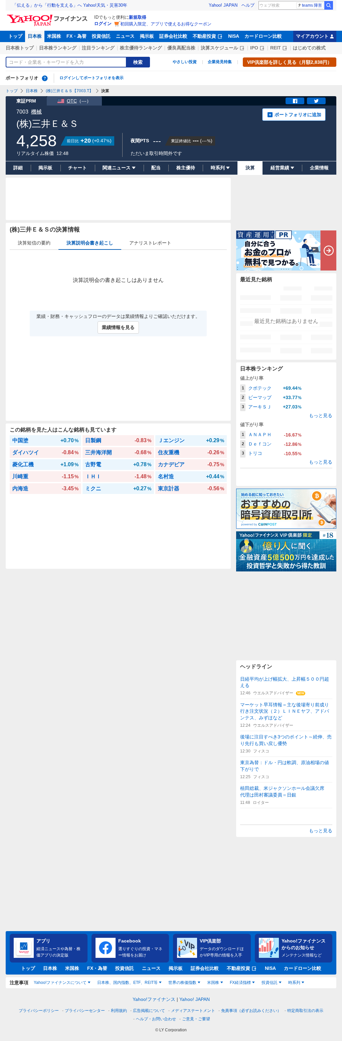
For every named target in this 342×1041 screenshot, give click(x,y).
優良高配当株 (181, 47)
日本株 (35, 36)
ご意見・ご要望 (196, 1019)
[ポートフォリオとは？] (44, 78)
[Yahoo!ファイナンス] (48, 16)
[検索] (328, 5)
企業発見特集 (220, 61)
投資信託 (101, 36)
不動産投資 (204, 36)
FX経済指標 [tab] (240, 982)
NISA (233, 36)
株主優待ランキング (141, 47)
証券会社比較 (173, 36)
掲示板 (147, 36)
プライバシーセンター (85, 1010)
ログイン (103, 23)
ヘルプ (247, 5)
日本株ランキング (57, 47)
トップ (15, 36)
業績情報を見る (118, 327)
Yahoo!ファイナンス (154, 999)
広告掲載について (149, 1010)
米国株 (54, 36)
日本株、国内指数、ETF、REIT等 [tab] (127, 982)
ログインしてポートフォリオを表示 (91, 77)
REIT (275, 47)
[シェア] (295, 101)
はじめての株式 (309, 47)
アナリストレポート (150, 242)
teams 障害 (312, 5)
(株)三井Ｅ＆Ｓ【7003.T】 (69, 91)
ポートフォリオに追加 (298, 114)
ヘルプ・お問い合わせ (156, 1019)
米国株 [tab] (213, 982)
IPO (254, 47)
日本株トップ (20, 47)
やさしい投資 (185, 61)
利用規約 (119, 1010)
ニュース (125, 36)
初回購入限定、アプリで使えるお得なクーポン (165, 23)
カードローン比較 (263, 36)
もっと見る (320, 415)
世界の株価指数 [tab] (182, 982)
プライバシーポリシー (39, 1010)
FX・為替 (76, 36)
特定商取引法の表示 (305, 1010)
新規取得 (137, 17)
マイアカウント (312, 36)
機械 (36, 112)
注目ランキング (98, 47)
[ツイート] (316, 101)
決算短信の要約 (34, 242)
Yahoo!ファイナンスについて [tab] (60, 982)
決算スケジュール (219, 47)
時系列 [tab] (294, 982)
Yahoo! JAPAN (223, 5)
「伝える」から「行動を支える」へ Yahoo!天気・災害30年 (69, 5)
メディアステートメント (193, 1010)
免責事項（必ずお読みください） (251, 1010)
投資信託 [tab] (270, 982)
